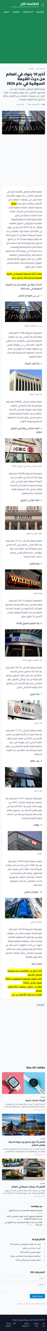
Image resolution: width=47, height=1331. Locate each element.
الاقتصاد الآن (40, 68)
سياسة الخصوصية (25, 1324)
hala (43, 104)
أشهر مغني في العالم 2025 (30, 1252)
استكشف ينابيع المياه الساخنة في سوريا (25, 1256)
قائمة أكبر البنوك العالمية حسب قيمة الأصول (25, 1210)
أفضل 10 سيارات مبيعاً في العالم (28, 1187)
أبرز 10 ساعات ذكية (35, 1100)
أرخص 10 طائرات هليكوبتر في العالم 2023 (25, 1244)
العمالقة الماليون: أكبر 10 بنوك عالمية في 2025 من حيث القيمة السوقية (24, 1217)
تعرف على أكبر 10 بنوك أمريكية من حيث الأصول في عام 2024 (23, 1223)
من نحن (43, 1324)
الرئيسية (39, 11)
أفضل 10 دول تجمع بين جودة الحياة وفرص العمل (27, 1143)
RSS (14, 1323)
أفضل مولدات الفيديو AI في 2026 (28, 1260)
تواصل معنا (36, 1324)
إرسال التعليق (37, 1296)
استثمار (16, 11)
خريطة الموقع (8, 1324)
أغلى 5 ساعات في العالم (31, 1248)
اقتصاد (31, 68)
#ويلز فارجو (40, 1004)
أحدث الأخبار (28, 11)
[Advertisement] (23, 39)
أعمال (6, 11)
